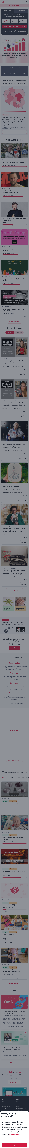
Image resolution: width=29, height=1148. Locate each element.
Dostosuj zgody (15, 1141)
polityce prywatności (14, 1134)
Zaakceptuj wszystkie (14, 1145)
